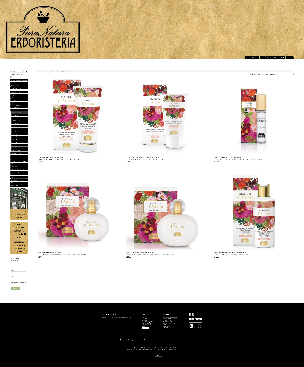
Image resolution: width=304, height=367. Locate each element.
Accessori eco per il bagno (19, 169)
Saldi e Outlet (15, 185)
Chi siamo (255, 58)
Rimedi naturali (15, 85)
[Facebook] (190, 315)
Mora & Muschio (17, 137)
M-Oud (15, 139)
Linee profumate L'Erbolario (16, 106)
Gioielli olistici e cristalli (17, 180)
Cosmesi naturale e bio (43, 71)
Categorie (144, 320)
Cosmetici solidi (16, 164)
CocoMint (15, 118)
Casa (12, 177)
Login (262, 58)
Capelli (14, 95)
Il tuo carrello (278, 58)
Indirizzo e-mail (15, 265)
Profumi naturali (16, 103)
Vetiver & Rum (16, 150)
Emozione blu (16, 123)
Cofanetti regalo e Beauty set (19, 172)
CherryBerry (16, 115)
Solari (13, 158)
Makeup (14, 155)
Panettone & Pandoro (18, 142)
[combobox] (285, 74)
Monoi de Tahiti (17, 134)
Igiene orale (15, 166)
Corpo (13, 100)
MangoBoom (16, 131)
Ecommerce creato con (152, 356)
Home (248, 58)
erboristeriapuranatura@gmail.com (167, 349)
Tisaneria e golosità (16, 88)
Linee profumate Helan (56, 71)
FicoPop (15, 126)
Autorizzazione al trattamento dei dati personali (18, 283)
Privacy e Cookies (147, 324)
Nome (13, 270)
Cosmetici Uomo (16, 153)
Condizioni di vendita (147, 321)
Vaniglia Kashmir (17, 147)
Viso (13, 97)
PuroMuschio (16, 145)
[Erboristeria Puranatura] (152, 29)
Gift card (13, 183)
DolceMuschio (17, 120)
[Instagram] (193, 315)
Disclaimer (145, 326)
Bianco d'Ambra (67, 71)
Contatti (289, 58)
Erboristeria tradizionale (17, 82)
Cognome (14, 276)
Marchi (269, 58)
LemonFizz (16, 128)
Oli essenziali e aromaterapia (19, 80)
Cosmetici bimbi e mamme (19, 161)
